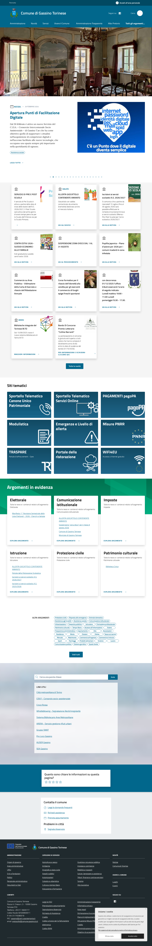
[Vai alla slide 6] (64, 176)
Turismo (100, 640)
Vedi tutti (76, 654)
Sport (60, 640)
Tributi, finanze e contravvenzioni (90, 877)
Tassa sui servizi (110, 634)
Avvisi (21, 319)
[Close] (145, 908)
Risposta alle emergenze (78, 617)
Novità (34, 23)
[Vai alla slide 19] (101, 176)
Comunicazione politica (63, 644)
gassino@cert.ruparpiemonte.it (23, 918)
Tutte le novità (75, 366)
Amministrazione (17, 23)
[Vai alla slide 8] (70, 176)
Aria (95, 630)
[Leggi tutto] (15, 224)
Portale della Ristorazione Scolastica (26, 573)
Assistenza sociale (80, 621)
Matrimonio (72, 637)
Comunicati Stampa (120, 866)
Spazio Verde (93, 644)
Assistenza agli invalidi (63, 621)
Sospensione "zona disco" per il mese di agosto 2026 (74, 526)
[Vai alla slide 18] (98, 176)
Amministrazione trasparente (88, 901)
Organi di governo (14, 862)
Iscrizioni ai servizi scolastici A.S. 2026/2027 (24, 578)
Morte (72, 634)
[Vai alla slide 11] (78, 176)
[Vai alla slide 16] (93, 176)
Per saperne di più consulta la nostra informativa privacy (117, 930)
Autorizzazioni (47, 877)
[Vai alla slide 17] (95, 176)
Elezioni (84, 634)
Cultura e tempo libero (51, 885)
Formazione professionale (106, 624)
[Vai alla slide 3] (56, 176)
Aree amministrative (15, 866)
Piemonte (12, 2)
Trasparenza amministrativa (65, 630)
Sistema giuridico (80, 644)
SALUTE (65, 189)
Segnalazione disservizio (51, 909)
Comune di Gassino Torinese (70, 531)
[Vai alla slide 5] (61, 176)
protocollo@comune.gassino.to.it (25, 921)
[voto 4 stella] (57, 782)
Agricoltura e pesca (49, 862)
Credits (45, 917)
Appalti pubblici (48, 873)
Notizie (115, 862)
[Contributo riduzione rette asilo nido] (111, 151)
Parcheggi (72, 640)
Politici (9, 877)
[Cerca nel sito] (140, 13)
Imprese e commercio (85, 866)
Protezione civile (60, 617)
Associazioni (107, 630)
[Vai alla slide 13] (84, 176)
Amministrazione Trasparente (89, 23)
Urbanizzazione (60, 624)
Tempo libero (77, 627)
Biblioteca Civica (112, 566)
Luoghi (115, 881)
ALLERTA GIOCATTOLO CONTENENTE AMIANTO (74, 519)
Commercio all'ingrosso (88, 637)
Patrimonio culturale (62, 627)
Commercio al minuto (106, 637)
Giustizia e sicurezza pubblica (88, 862)
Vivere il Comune (61, 23)
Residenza (60, 634)
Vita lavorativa (83, 885)
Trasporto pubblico (75, 624)
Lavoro (113, 640)
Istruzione (89, 624)
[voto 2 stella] (50, 782)
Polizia (97, 634)
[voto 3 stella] (53, 782)
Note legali (81, 909)
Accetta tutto (132, 936)
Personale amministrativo (17, 881)
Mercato (60, 637)
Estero (109, 627)
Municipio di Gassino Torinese (70, 535)
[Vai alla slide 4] (58, 176)
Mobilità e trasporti (84, 869)
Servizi (46, 23)
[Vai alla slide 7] (67, 176)
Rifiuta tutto (109, 936)
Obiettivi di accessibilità (86, 932)
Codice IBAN (47, 928)
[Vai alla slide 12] (81, 176)
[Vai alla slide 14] (87, 176)
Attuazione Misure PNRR (87, 920)
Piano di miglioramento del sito (89, 917)
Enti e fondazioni (13, 873)
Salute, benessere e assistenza (89, 873)
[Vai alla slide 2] (53, 176)
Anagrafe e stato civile (51, 869)
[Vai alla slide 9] (73, 176)
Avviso (17, 106)
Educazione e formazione (52, 888)
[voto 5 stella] (60, 782)
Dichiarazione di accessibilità (88, 913)
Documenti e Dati (14, 885)
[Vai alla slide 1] (50, 176)
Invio (113, 677)
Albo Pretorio (114, 23)
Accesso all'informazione (93, 627)
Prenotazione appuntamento (53, 905)
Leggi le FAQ (47, 901)
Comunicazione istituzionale (99, 621)
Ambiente (46, 866)
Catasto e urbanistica (50, 881)
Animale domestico (96, 617)
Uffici (9, 869)
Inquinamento (83, 630)
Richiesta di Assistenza (51, 913)
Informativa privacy (85, 905)
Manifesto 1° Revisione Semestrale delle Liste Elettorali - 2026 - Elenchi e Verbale (28, 515)
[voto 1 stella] (46, 782)
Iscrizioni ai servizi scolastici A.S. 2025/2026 (24, 585)
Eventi (115, 885)
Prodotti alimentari (86, 640)
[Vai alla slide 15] (90, 176)
